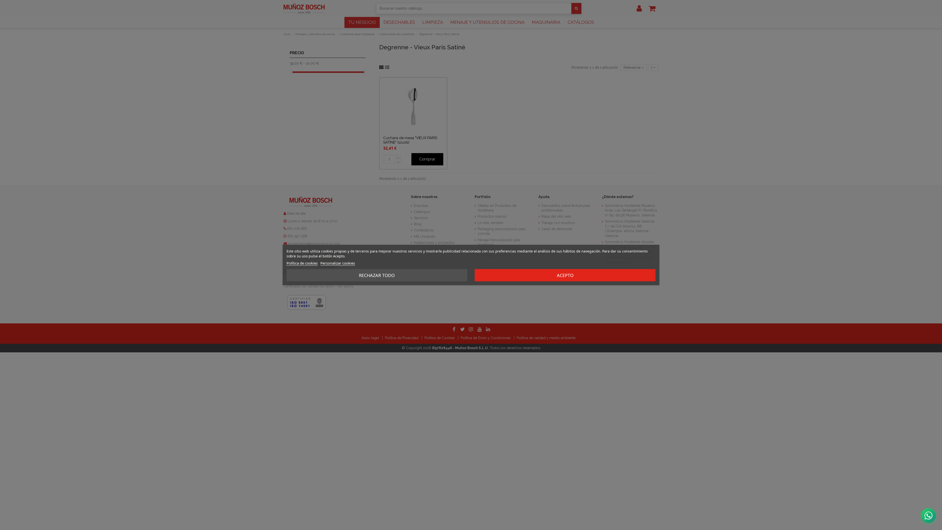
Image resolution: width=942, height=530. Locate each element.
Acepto (565, 275)
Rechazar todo (377, 275)
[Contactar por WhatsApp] (928, 515)
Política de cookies (302, 263)
